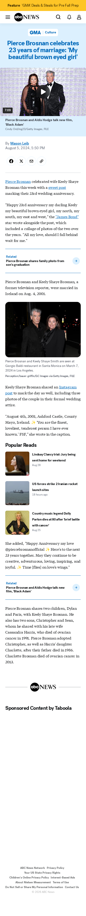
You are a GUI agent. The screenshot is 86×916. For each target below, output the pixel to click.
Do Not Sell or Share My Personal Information (34, 887)
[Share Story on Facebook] (11, 161)
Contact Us (72, 887)
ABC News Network (32, 868)
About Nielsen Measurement (33, 882)
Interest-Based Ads (63, 877)
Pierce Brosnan (18, 181)
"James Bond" (67, 216)
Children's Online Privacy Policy (29, 877)
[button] (8, 17)
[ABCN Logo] (26, 17)
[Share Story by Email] (31, 161)
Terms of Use (61, 882)
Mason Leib (19, 143)
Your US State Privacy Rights (42, 873)
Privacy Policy (55, 868)
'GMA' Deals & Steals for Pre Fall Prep (43, 5)
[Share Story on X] (21, 161)
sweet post (57, 187)
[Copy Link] (41, 161)
